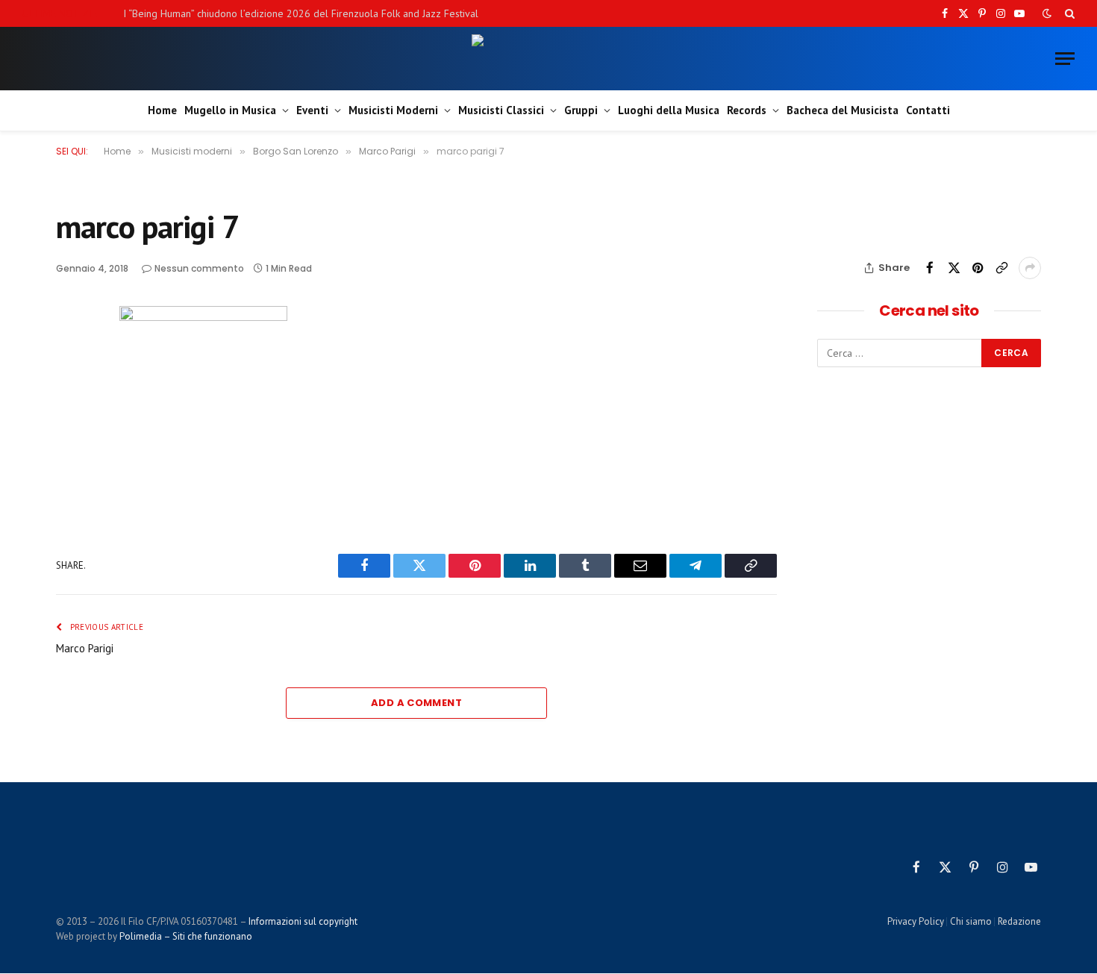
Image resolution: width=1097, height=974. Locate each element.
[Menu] (1065, 58)
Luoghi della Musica (668, 110)
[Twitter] (70, 389)
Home (162, 110)
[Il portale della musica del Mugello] (549, 58)
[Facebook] (70, 354)
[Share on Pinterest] (977, 268)
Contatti (928, 110)
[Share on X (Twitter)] (954, 268)
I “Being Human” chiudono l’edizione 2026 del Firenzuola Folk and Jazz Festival (300, 13)
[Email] (70, 457)
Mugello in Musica (230, 110)
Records (746, 110)
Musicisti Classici (501, 110)
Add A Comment (416, 703)
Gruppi (581, 110)
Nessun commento (199, 268)
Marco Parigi (84, 648)
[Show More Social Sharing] (1030, 268)
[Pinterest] (70, 423)
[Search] (1068, 13)
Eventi (312, 110)
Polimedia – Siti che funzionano (185, 936)
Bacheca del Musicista (842, 110)
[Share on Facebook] (930, 268)
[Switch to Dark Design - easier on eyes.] (1047, 13)
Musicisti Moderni (393, 110)
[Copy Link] (1001, 268)
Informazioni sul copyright (303, 921)
